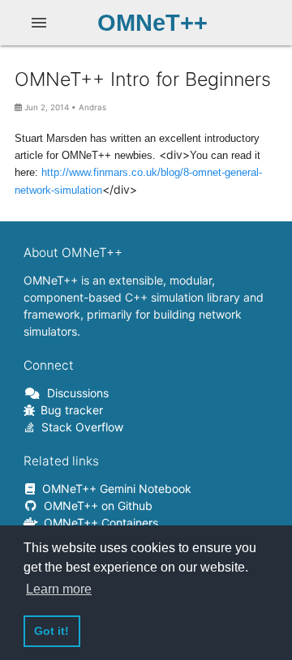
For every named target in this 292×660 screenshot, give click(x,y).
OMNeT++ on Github (95, 505)
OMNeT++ (152, 22)
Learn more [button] (59, 589)
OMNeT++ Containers (98, 522)
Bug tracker (69, 410)
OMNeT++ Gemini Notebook (113, 488)
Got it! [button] (51, 630)
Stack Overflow (79, 427)
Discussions (75, 393)
